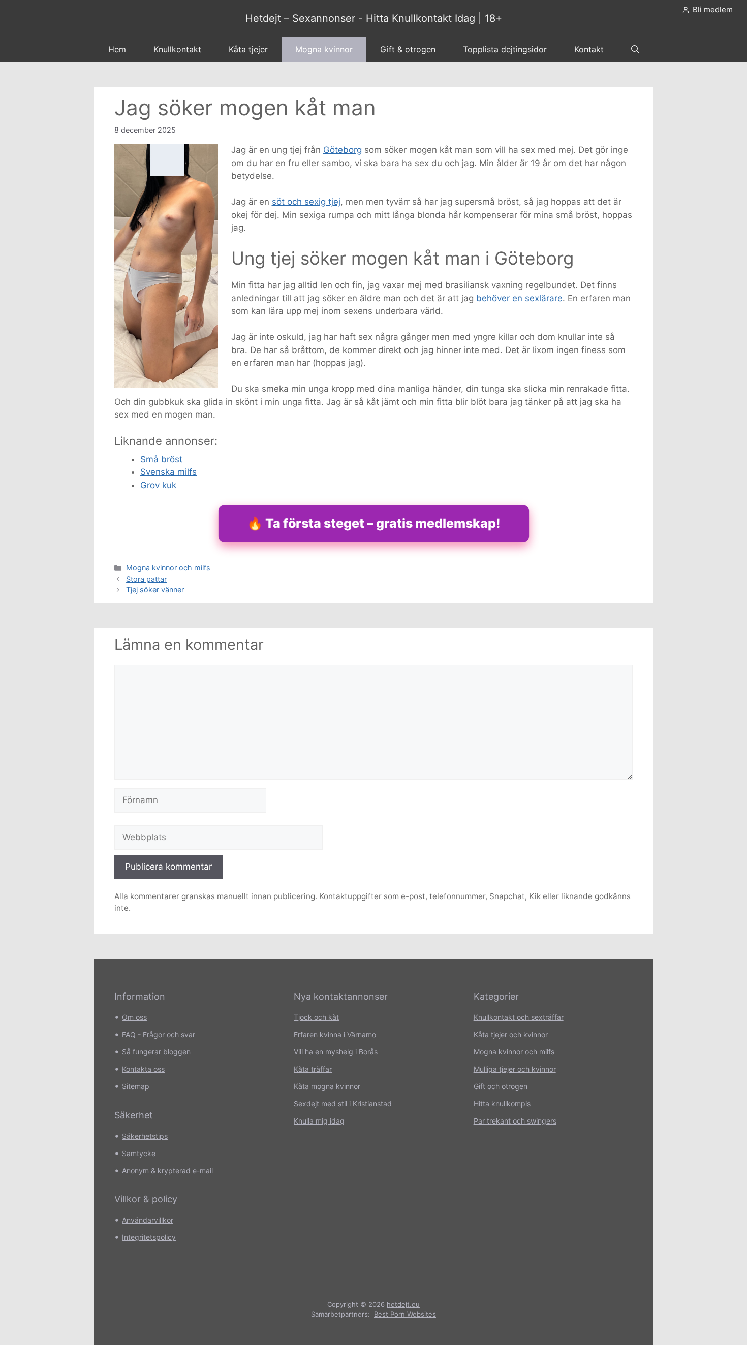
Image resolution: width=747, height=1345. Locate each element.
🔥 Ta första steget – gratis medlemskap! (373, 523)
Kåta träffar (313, 1069)
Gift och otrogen (500, 1086)
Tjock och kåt (316, 1017)
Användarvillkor (147, 1219)
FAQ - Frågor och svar (158, 1034)
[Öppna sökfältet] (635, 49)
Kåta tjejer (248, 49)
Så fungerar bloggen (156, 1051)
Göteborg (342, 150)
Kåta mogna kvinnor (327, 1086)
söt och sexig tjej (306, 202)
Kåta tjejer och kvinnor (511, 1034)
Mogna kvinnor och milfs (168, 567)
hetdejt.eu (403, 1304)
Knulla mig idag (319, 1120)
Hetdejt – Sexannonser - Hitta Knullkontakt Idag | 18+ (373, 18)
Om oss (134, 1017)
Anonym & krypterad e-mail (167, 1170)
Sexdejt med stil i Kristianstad (343, 1103)
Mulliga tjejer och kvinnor (515, 1069)
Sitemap (135, 1086)
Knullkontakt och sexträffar (519, 1017)
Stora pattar (146, 578)
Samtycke (138, 1153)
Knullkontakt (177, 49)
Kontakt (589, 49)
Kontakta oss (143, 1069)
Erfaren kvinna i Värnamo (335, 1034)
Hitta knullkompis (502, 1103)
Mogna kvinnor (324, 49)
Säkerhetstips (145, 1136)
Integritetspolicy (149, 1237)
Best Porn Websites (405, 1314)
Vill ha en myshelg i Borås (336, 1051)
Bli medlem (713, 9)
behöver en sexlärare (519, 298)
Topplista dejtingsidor (505, 49)
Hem (117, 49)
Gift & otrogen (407, 49)
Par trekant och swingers (515, 1120)
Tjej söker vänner (155, 589)
